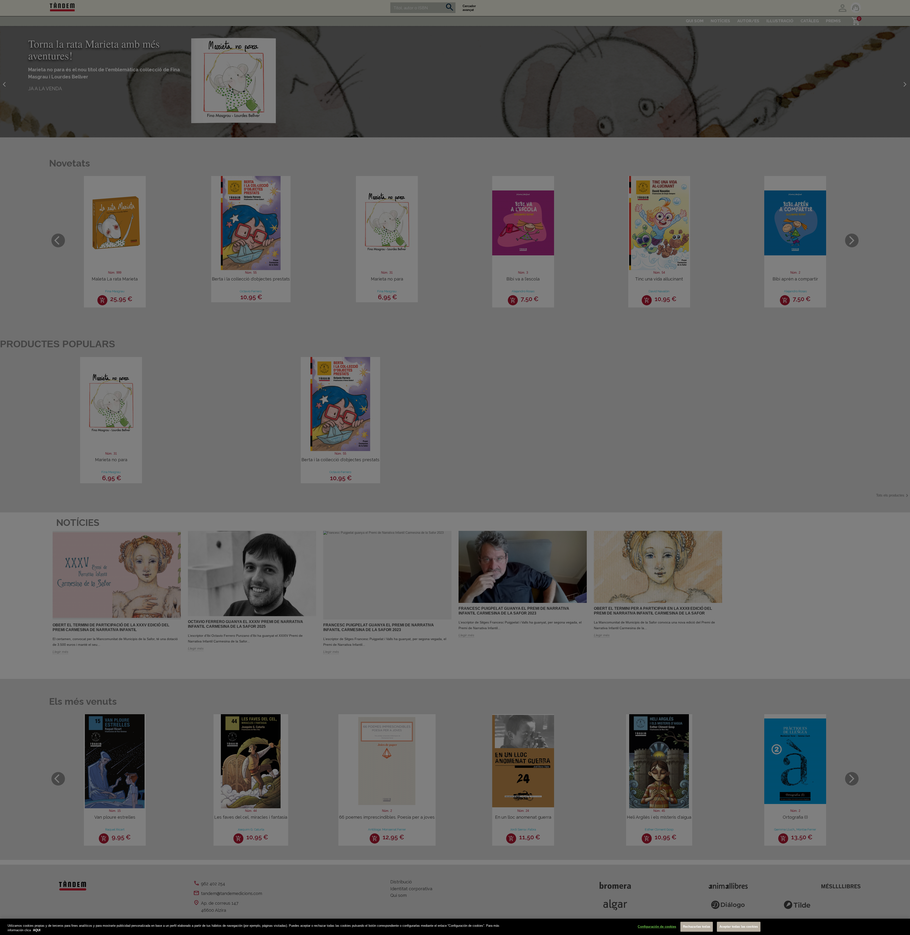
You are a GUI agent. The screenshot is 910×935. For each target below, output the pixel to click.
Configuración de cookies (657, 927)
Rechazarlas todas (696, 927)
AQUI (37, 930)
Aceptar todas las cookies (738, 927)
